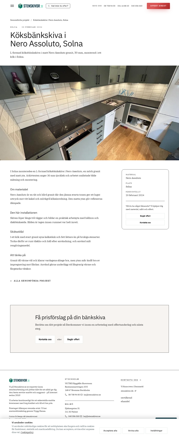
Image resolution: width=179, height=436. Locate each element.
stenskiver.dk (127, 391)
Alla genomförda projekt (30, 280)
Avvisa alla (133, 430)
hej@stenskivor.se (92, 394)
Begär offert (145, 216)
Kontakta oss (145, 222)
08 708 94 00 (109, 6)
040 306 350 (136, 6)
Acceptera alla (110, 430)
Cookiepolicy (27, 432)
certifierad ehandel (126, 399)
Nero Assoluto (133, 178)
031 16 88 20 (123, 6)
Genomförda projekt (20, 20)
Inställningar (156, 430)
